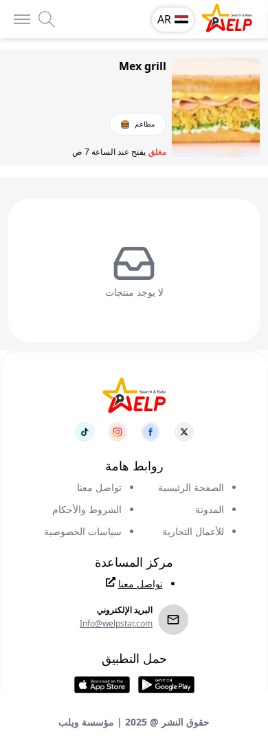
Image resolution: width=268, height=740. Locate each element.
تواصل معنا (99, 487)
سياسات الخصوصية (83, 531)
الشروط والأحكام (87, 509)
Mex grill (142, 66)
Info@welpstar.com (116, 623)
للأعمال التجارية (193, 531)
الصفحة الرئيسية (191, 487)
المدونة (209, 509)
